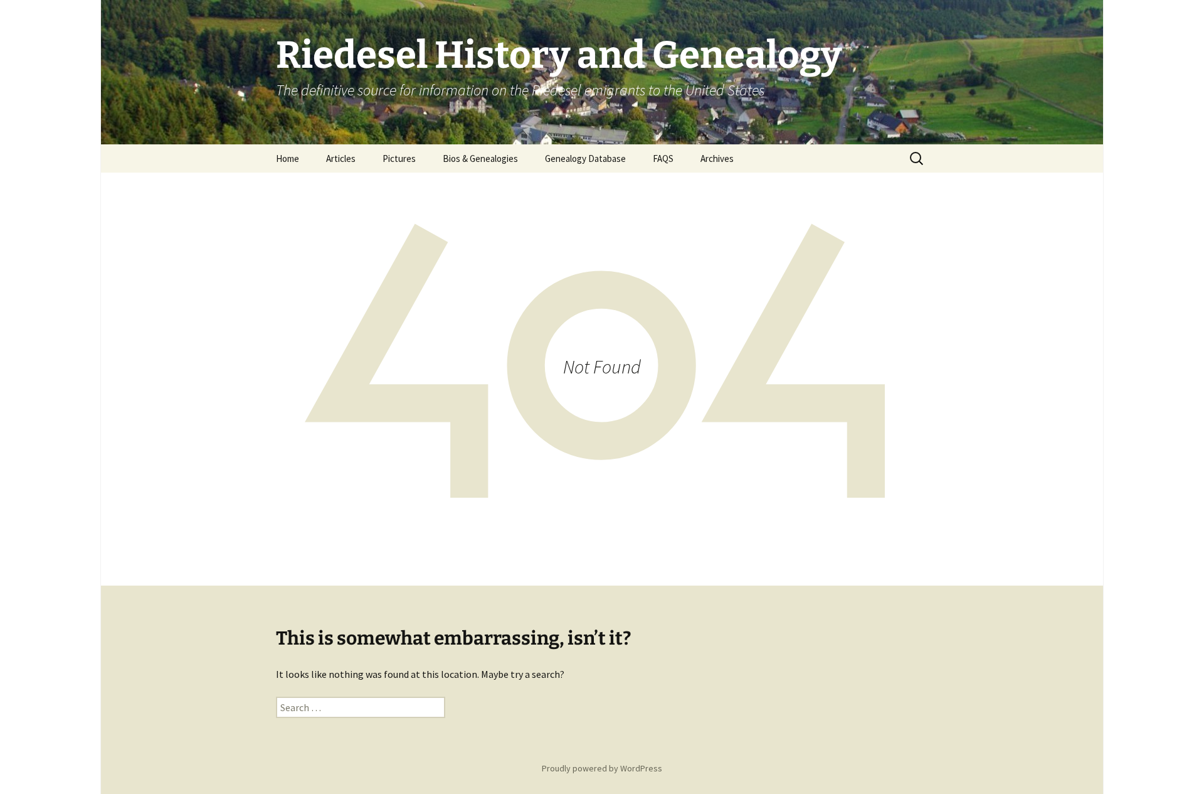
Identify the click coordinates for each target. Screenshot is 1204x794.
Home (287, 158)
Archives (717, 158)
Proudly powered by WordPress (602, 768)
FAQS (663, 158)
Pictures (399, 158)
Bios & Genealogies (480, 158)
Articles (341, 158)
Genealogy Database (585, 158)
